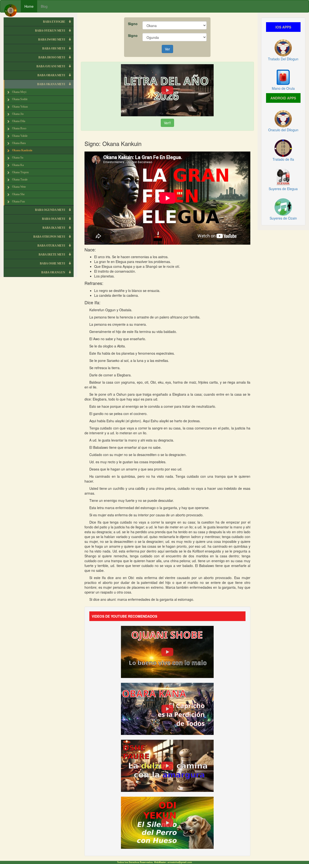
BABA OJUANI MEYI (51, 66)
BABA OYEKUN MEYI (50, 30)
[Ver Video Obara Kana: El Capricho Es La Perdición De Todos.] (167, 708)
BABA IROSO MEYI (52, 57)
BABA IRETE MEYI (52, 254)
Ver (167, 49)
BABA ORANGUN (53, 272)
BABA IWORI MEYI (52, 39)
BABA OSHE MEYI (53, 263)
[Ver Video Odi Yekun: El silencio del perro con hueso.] (167, 822)
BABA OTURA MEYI (51, 245)
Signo (133, 23)
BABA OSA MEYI (54, 219)
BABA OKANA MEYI (51, 84)
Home (29, 6)
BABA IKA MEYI (54, 227)
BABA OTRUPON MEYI (49, 236)
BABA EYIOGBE (54, 21)
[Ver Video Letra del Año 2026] (167, 89)
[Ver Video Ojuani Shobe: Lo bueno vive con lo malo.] (167, 651)
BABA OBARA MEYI (51, 75)
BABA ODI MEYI (54, 48)
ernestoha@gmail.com (180, 862)
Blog (44, 6)
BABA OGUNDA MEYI (50, 210)
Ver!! (167, 122)
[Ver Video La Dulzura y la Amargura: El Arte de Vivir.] (167, 765)
